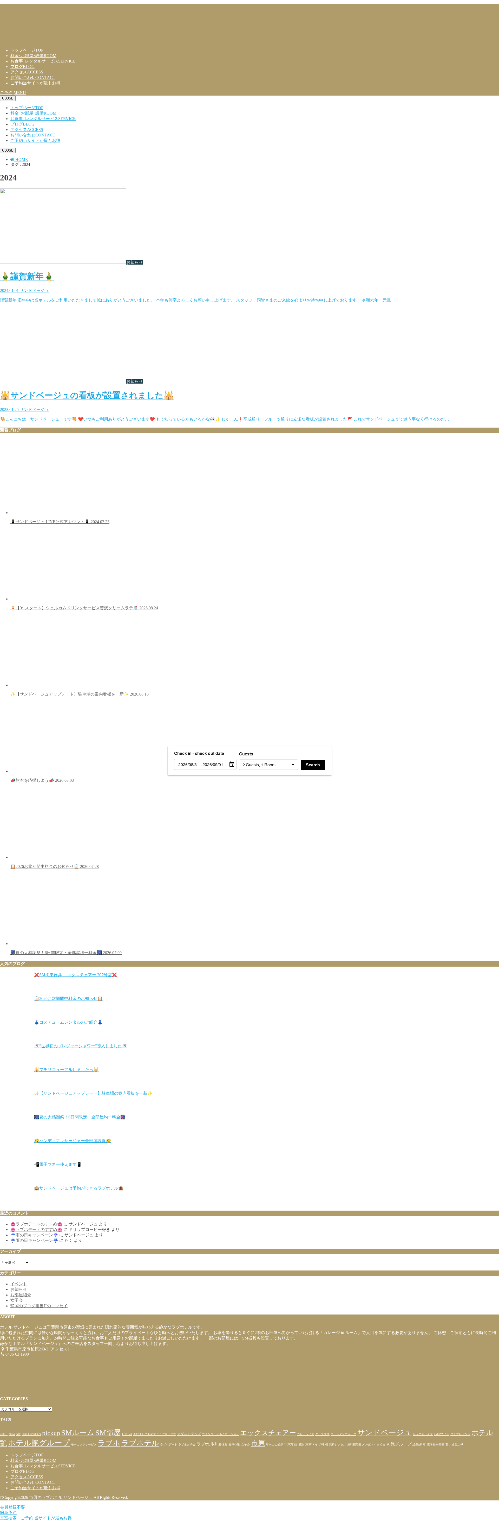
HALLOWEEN (31, 1434)
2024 (12, 1434)
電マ (448, 1444)
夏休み (223, 1444)
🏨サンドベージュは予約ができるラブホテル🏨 (78, 1188)
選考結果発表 (435, 1444)
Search (313, 764)
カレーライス (305, 1434)
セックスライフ (423, 1434)
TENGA (127, 1434)
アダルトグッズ (189, 1434)
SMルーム (77, 1433)
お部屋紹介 (20, 1295)
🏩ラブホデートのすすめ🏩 (36, 1224)
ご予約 (35, 83)
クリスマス (322, 1434)
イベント (18, 1284)
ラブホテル (140, 1443)
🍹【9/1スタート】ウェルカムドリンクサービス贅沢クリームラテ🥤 (84, 608)
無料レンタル (337, 1444)
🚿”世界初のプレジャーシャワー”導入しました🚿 (80, 1046)
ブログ (22, 66)
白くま (381, 1444)
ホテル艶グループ (39, 1443)
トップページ (26, 50)
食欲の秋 (457, 1444)
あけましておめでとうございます (154, 1434)
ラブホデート (168, 1444)
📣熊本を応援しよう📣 (42, 780)
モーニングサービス (84, 1444)
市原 (258, 1443)
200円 (4, 1434)
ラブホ (109, 1443)
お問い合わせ (32, 77)
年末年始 (291, 1444)
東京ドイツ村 (314, 1444)
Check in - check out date (199, 753)
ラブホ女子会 (186, 1444)
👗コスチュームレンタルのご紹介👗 (68, 1022)
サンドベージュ (384, 1432)
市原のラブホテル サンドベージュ (61, 1497)
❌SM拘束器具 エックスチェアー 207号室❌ (75, 975)
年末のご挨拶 (274, 1444)
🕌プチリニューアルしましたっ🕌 (66, 1069)
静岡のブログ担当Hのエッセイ (39, 1306)
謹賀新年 (419, 1444)
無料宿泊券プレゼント (361, 1444)
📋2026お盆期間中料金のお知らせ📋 (54, 866)
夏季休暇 (234, 1444)
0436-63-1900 (17, 1354)
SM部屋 (108, 1433)
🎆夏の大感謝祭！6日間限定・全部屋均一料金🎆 (66, 952)
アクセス (26, 72)
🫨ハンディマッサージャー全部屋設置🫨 (72, 1140)
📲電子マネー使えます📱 (58, 1164)
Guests (246, 753)
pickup (51, 1432)
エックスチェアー (268, 1433)
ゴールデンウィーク (343, 1434)
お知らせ (18, 1289)
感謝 (301, 1444)
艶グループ (401, 1444)
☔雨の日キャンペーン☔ (34, 1235)
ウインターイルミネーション (220, 1434)
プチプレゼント (460, 1434)
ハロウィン (441, 1434)
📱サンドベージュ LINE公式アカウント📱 (59, 521)
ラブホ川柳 (206, 1444)
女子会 (16, 1300)
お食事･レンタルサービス (43, 61)
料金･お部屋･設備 (33, 55)
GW (18, 1434)
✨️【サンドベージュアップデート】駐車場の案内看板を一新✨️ (79, 694)
